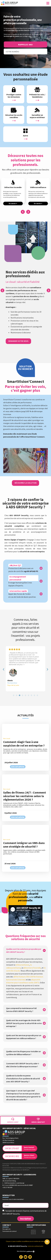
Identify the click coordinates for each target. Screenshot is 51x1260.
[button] (48, 3)
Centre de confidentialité (35, 1246)
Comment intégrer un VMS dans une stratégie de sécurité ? (24, 844)
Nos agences (6, 1229)
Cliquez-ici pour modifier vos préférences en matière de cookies (25, 1241)
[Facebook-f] (21, 1257)
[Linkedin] (30, 1257)
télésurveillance (22, 965)
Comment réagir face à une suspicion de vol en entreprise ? (24, 743)
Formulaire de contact (9, 1231)
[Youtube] (25, 1257)
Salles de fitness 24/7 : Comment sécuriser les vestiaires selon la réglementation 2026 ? (24, 796)
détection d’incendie (32, 967)
